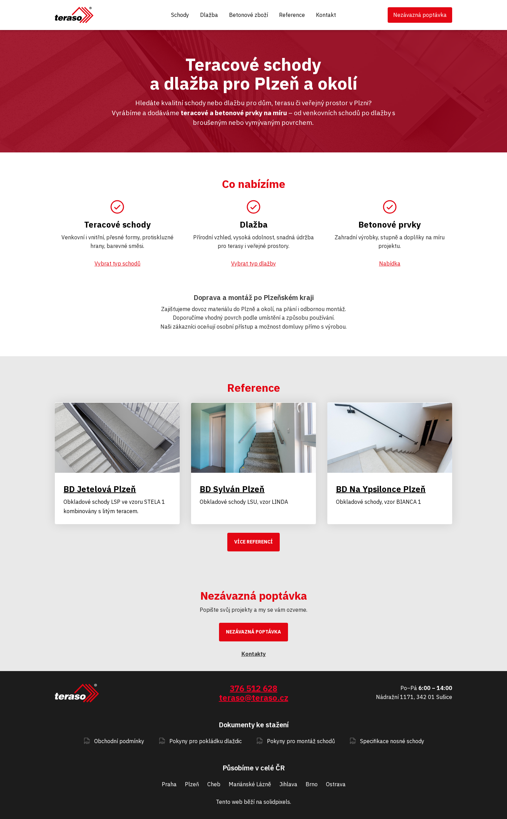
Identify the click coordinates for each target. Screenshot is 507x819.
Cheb (213, 784)
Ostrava (336, 784)
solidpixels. (277, 801)
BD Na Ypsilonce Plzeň (381, 489)
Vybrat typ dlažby (253, 263)
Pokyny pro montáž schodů (301, 741)
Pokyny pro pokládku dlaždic (205, 741)
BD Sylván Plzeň (232, 489)
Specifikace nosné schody (392, 741)
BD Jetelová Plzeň (99, 489)
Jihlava (288, 784)
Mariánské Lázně (250, 784)
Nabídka (389, 263)
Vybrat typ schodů (117, 263)
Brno (312, 784)
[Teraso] (74, 15)
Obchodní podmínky (119, 741)
